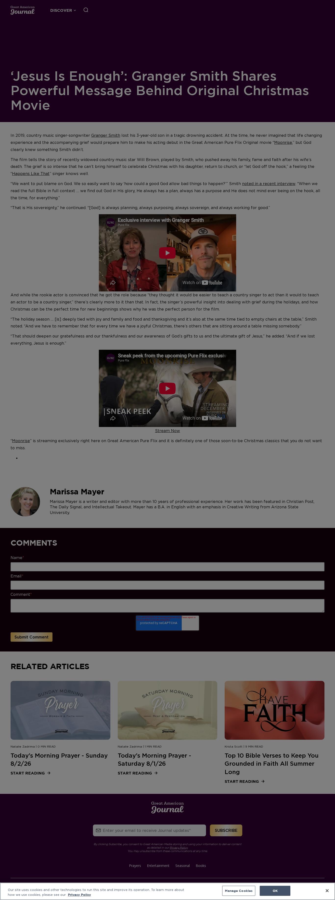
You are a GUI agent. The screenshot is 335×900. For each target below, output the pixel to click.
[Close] (327, 890)
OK (275, 890)
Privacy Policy (79, 894)
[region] (167, 891)
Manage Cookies (239, 890)
